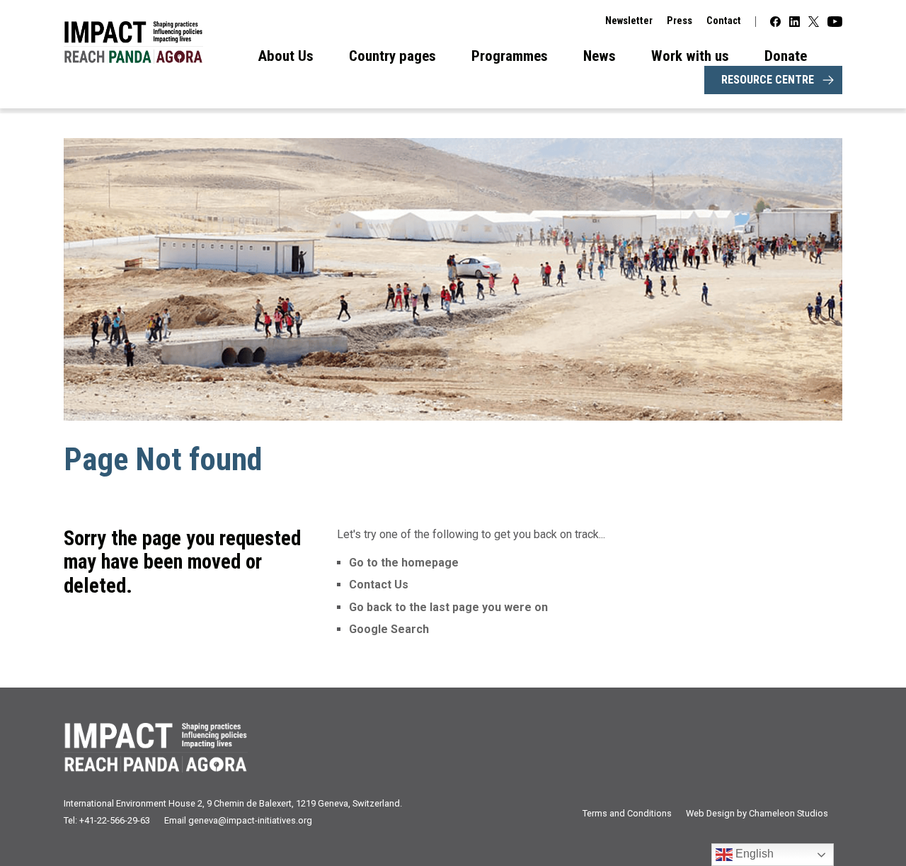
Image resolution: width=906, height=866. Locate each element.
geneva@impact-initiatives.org (250, 820)
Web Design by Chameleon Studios (757, 813)
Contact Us (378, 584)
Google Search (389, 629)
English (753, 854)
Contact (723, 21)
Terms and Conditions (627, 813)
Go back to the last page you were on (448, 607)
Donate (785, 55)
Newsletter (629, 21)
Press (679, 21)
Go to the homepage (404, 562)
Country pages (392, 55)
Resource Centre (767, 79)
